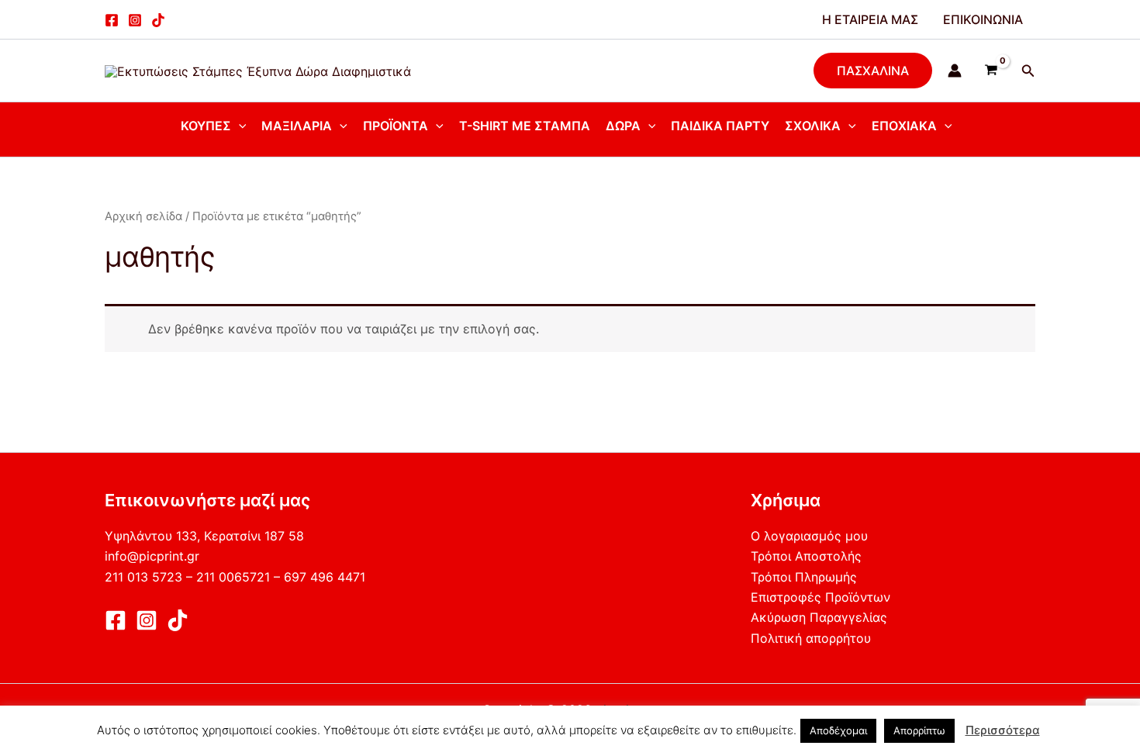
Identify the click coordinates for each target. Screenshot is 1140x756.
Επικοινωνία (983, 19)
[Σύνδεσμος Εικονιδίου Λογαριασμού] (955, 71)
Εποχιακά (904, 125)
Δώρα (623, 125)
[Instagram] (135, 20)
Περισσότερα (1003, 730)
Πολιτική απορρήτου (811, 638)
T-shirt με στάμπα (524, 125)
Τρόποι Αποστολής (806, 556)
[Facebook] (112, 20)
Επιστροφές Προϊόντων (820, 597)
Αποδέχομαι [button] (838, 730)
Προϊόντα (395, 125)
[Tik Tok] (177, 620)
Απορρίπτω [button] (919, 730)
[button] (873, 70)
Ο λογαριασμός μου (809, 536)
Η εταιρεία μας (870, 19)
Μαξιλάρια (296, 125)
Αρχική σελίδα (143, 216)
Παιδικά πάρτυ (720, 125)
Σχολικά (813, 125)
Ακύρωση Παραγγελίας (819, 617)
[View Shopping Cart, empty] (991, 70)
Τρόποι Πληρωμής (804, 577)
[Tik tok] (158, 20)
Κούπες (206, 125)
